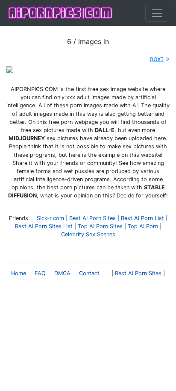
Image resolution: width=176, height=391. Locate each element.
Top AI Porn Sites (100, 226)
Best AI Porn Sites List (44, 226)
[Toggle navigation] (157, 13)
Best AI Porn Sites (92, 218)
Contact (89, 273)
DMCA (62, 273)
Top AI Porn (143, 226)
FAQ (40, 273)
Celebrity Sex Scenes (88, 234)
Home (18, 273)
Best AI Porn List (142, 218)
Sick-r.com (50, 218)
